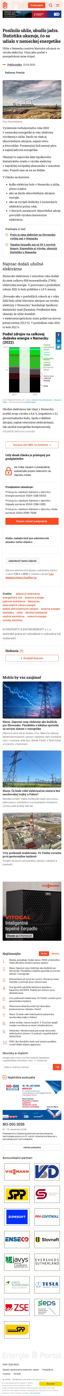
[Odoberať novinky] (57, 1067)
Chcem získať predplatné (31, 521)
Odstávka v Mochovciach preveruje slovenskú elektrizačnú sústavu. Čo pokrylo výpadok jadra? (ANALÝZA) (33, 1033)
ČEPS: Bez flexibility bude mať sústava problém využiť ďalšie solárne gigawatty (32, 1043)
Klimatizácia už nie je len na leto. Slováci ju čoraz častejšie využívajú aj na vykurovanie (34, 981)
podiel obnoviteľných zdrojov (20, 608)
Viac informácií (35, 1393)
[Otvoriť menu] (57, 5)
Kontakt (17, 1373)
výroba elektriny (13, 620)
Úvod (6, 5)
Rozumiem (51, 1383)
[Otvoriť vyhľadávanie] (50, 5)
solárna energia (50, 608)
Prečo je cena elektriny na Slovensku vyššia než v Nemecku (32, 236)
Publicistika (14, 64)
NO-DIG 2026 (13, 1124)
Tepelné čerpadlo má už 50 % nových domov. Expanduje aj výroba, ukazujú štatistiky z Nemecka (33, 248)
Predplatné (37, 5)
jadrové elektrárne (14, 601)
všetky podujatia (32, 1147)
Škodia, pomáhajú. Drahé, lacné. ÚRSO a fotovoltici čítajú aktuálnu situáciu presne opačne (34, 961)
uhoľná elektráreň (36, 612)
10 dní (44, 953)
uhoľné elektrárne (14, 616)
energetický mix (12, 597)
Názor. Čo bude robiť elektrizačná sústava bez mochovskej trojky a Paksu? (31, 1016)
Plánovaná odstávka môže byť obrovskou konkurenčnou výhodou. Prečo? (29, 1008)
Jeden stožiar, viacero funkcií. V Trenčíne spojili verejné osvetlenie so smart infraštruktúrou (33, 1024)
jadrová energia (34, 597)
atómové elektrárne (28, 593)
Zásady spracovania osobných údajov (21, 1369)
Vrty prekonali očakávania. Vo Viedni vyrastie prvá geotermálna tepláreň (35, 999)
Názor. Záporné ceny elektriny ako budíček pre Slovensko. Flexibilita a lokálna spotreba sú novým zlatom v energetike (34, 971)
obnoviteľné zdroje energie (19, 605)
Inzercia (6, 1373)
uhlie (20, 612)
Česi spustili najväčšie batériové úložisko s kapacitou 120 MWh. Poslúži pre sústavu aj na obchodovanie (32, 990)
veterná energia (36, 616)
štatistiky (8, 612)
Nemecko (34, 601)
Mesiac (55, 953)
